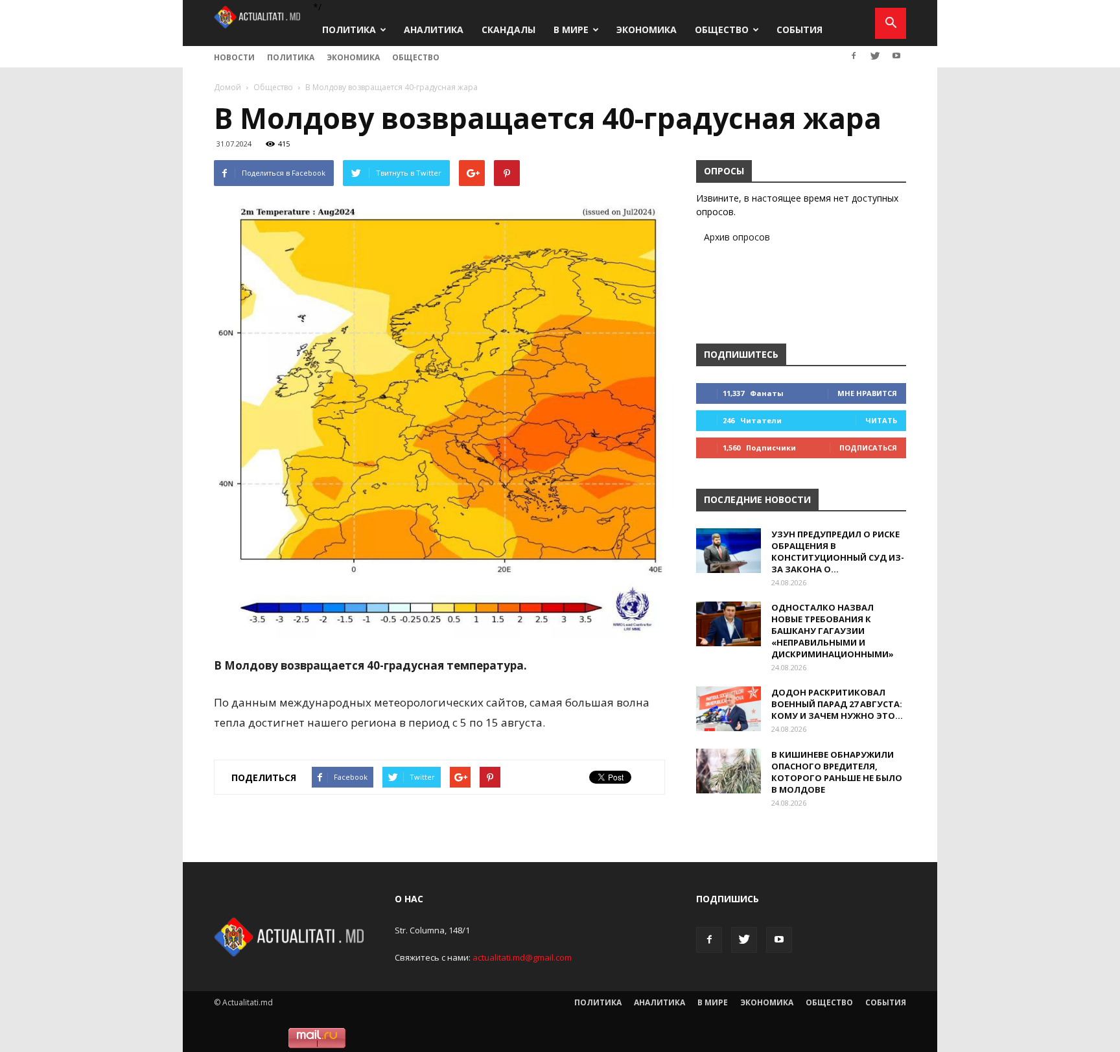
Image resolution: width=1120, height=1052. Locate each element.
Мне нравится (867, 393)
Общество (722, 29)
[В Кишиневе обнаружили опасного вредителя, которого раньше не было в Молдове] (728, 771)
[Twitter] (875, 55)
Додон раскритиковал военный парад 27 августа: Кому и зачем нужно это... (837, 703)
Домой (227, 87)
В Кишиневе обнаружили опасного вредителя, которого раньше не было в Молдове (836, 772)
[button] (890, 23)
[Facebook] (853, 55)
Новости (234, 57)
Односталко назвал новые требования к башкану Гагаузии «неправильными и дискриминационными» (832, 631)
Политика (349, 29)
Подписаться (868, 447)
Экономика (646, 29)
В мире (571, 29)
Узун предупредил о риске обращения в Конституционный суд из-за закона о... (837, 551)
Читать (881, 420)
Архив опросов (737, 237)
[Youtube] (896, 55)
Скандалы (508, 29)
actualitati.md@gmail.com (522, 957)
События (799, 29)
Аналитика (433, 29)
